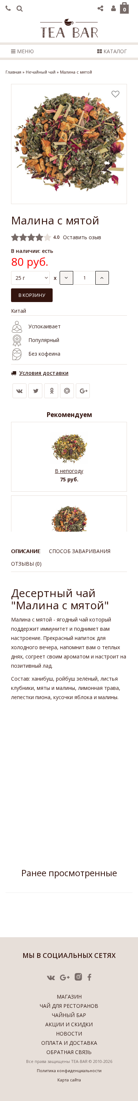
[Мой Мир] (67, 390)
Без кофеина (44, 353)
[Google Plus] (83, 390)
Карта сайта (69, 1080)
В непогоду (69, 470)
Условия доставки (43, 372)
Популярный (43, 339)
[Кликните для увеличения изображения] (69, 144)
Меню (24, 51)
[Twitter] (35, 390)
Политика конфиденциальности (69, 1070)
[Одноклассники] (51, 390)
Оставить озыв (82, 237)
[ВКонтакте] (19, 390)
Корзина (124, 9)
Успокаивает (44, 326)
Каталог (114, 51)
